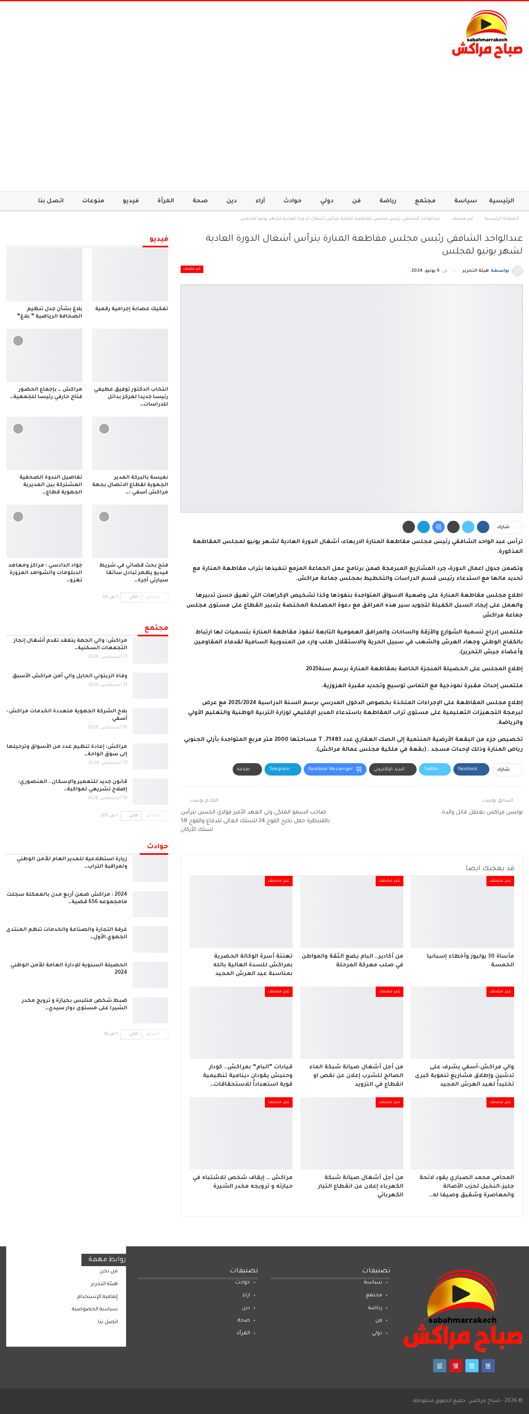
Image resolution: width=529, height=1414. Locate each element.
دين (231, 201)
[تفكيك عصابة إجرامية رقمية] (130, 274)
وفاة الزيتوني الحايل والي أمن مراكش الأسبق (69, 676)
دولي (327, 201)
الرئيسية (501, 201)
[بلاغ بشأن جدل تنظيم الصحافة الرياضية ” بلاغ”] (44, 274)
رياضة (387, 201)
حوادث (293, 201)
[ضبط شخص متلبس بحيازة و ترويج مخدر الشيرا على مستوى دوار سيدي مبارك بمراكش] (150, 1010)
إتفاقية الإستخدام (97, 1297)
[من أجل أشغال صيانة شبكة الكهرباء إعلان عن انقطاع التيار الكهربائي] (351, 1133)
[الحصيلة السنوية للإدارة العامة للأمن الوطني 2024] (150, 975)
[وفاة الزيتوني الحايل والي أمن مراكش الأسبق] (150, 686)
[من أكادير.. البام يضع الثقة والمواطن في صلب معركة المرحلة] (351, 912)
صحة (200, 201)
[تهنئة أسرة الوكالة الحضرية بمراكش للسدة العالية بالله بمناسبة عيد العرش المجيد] (241, 912)
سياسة (465, 201)
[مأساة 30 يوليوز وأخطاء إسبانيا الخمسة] (462, 912)
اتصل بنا (51, 201)
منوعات (93, 201)
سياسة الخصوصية (95, 1309)
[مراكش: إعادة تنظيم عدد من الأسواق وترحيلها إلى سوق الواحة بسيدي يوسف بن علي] (150, 756)
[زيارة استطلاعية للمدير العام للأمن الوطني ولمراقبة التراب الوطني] (150, 869)
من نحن (109, 1271)
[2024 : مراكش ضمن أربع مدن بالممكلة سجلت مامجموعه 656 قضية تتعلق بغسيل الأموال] (150, 904)
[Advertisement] (264, 121)
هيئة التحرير (104, 1284)
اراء (246, 1295)
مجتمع (425, 201)
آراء (260, 201)
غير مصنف (192, 269)
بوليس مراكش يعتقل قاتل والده (482, 812)
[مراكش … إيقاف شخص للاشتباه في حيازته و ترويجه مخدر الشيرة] (241, 1133)
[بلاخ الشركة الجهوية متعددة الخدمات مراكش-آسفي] (150, 721)
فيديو (131, 201)
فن (356, 201)
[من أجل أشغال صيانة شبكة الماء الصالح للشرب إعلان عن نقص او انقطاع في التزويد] (351, 1023)
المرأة (165, 201)
